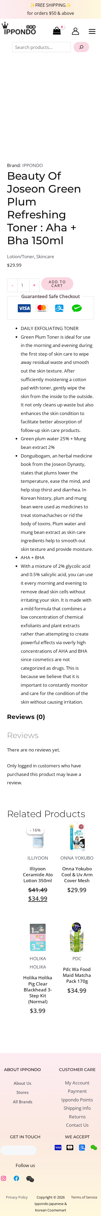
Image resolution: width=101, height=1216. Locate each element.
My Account (77, 1083)
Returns (77, 1117)
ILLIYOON (37, 858)
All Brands (22, 1101)
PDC (76, 958)
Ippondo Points (77, 1100)
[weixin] (30, 1179)
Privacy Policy (17, 1197)
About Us (22, 1083)
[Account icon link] (75, 31)
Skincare (45, 256)
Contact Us (77, 1125)
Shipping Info (77, 1108)
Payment (77, 1091)
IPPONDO (32, 165)
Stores (22, 1092)
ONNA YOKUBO (76, 858)
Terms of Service (84, 1197)
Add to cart (57, 283)
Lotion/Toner (20, 256)
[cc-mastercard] (70, 1147)
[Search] (81, 47)
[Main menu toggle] (92, 31)
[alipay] (82, 1147)
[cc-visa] (58, 1147)
